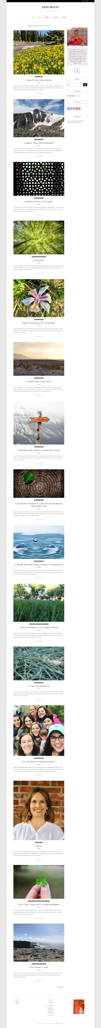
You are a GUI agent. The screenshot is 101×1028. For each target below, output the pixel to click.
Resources (63, 17)
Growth (40, 76)
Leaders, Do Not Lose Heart (39, 201)
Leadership (46, 17)
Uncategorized (39, 842)
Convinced (39, 260)
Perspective (42, 256)
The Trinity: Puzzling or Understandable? (39, 904)
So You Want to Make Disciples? (39, 762)
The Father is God (39, 967)
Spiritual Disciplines (43, 624)
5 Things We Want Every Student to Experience (39, 565)
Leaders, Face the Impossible (39, 143)
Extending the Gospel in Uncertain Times (39, 450)
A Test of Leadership (38, 686)
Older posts (60, 987)
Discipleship (55, 17)
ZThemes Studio (58, 1023)
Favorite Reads (50, 1002)
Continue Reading (39, 93)
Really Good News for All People (39, 323)
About (33, 17)
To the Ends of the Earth (38, 381)
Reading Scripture (50, 1009)
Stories (50, 1014)
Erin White (50, 7)
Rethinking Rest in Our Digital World (39, 627)
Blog (40, 17)
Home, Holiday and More (50, 1005)
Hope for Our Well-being (38, 80)
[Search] (85, 84)
